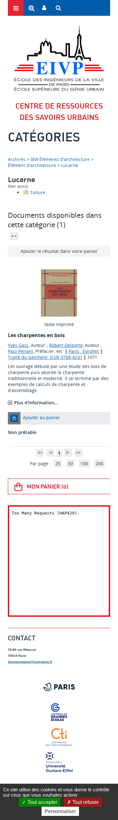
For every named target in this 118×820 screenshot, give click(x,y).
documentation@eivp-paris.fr (30, 661)
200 (99, 463)
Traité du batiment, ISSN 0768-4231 (45, 357)
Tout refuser (84, 802)
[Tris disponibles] (14, 235)
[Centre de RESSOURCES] (59, 58)
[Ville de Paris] (59, 686)
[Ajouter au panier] (14, 418)
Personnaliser (60, 811)
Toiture (37, 192)
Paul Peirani (20, 351)
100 (84, 463)
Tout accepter (41, 802)
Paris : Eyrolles (84, 351)
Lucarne (69, 165)
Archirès (17, 159)
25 (57, 463)
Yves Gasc (18, 345)
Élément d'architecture (32, 165)
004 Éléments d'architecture (60, 159)
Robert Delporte (66, 345)
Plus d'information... (36, 403)
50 (70, 463)
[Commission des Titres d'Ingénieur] (59, 737)
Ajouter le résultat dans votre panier (59, 251)
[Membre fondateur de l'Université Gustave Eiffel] (59, 762)
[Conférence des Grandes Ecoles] (59, 712)
